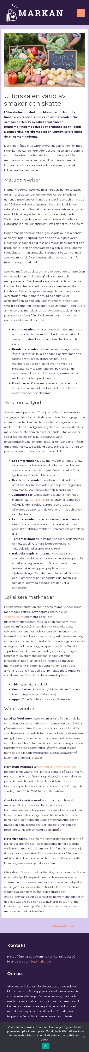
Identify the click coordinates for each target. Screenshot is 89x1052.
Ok (45, 1045)
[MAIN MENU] (81, 13)
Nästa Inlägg (63, 925)
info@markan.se (40, 961)
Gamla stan (37, 499)
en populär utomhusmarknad (57, 766)
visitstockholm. (14, 616)
